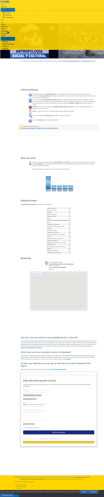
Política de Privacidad (44, 438)
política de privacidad (34, 427)
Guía (2, 22)
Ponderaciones (4, 31)
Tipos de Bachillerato (6, 47)
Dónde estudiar (5, 26)
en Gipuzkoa (67, 359)
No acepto (93, 491)
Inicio (2, 4)
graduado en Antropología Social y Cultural (31, 347)
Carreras (3, 24)
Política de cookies (7, 495)
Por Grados (7, 12)
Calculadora (5, 33)
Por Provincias (8, 15)
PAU (2, 35)
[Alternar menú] (8, 10)
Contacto (18, 488)
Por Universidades (9, 17)
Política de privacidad (20, 485)
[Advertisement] (59, 74)
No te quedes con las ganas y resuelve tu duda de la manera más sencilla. (39, 128)
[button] (5, 7)
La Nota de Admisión (9, 44)
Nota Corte (4, 28)
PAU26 (6, 41)
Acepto (84, 491)
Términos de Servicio (54, 438)
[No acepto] (16, 496)
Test (2, 19)
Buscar (2, 6)
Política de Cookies (21, 486)
